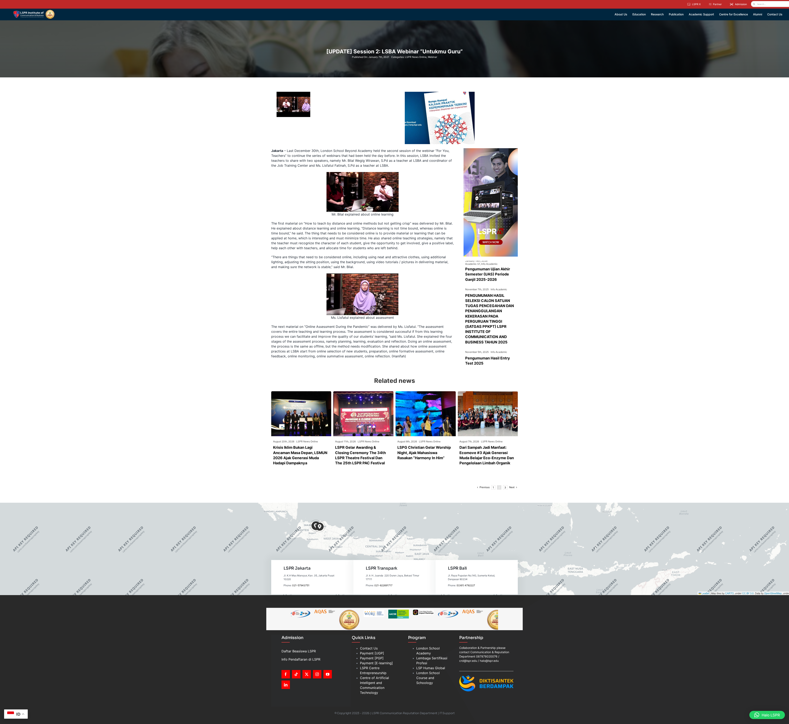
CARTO (729, 593)
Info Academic (489, 263)
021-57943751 (300, 585)
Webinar (432, 57)
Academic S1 (472, 263)
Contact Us (369, 648)
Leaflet (705, 593)
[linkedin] (285, 684)
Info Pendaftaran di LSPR (300, 659)
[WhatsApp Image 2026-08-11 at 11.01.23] (363, 393)
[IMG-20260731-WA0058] (488, 393)
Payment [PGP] (372, 658)
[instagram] (317, 674)
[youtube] (327, 674)
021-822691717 (383, 585)
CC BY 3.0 (748, 593)
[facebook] (285, 674)
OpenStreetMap (773, 593)
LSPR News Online (416, 57)
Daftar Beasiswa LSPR (298, 651)
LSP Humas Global (430, 668)
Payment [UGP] (372, 653)
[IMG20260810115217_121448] (301, 393)
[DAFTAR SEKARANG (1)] (34, 11)
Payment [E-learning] (376, 663)
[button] (320, 527)
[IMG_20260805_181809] (426, 393)
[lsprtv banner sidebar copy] (491, 150)
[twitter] (306, 674)
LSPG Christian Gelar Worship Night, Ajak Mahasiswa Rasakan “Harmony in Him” (424, 452)
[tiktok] (296, 674)
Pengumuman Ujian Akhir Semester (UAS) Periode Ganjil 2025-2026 (487, 274)
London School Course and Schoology (428, 678)
